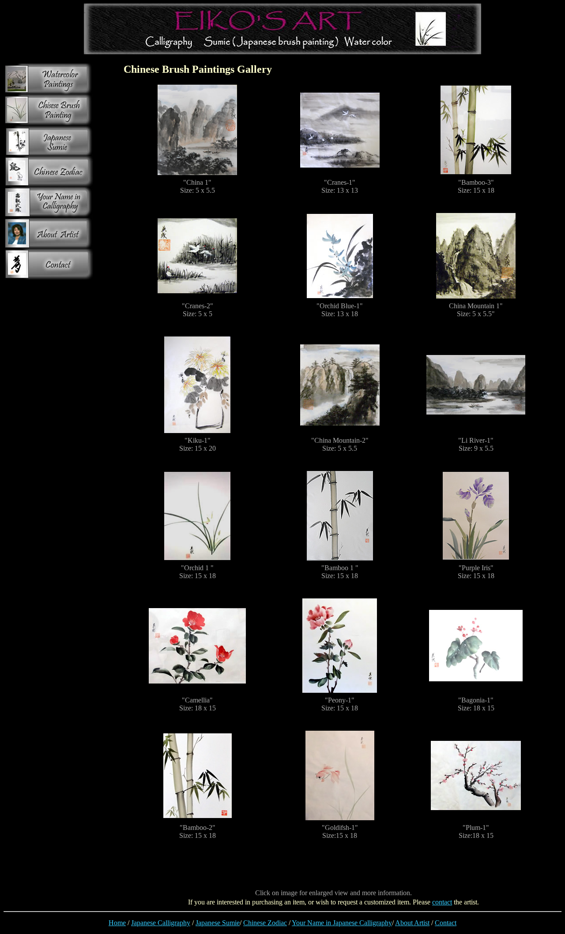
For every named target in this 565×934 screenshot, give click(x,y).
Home (117, 923)
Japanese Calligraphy (160, 923)
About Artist (412, 923)
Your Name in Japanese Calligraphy (342, 923)
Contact (445, 923)
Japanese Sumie (218, 923)
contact (442, 902)
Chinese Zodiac (265, 923)
